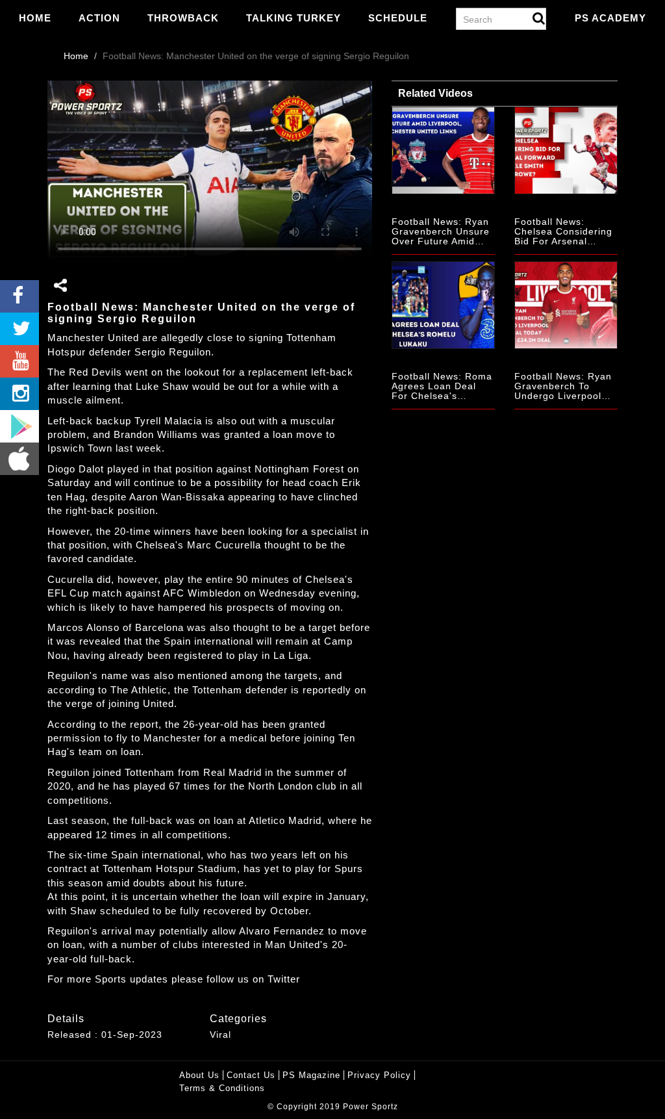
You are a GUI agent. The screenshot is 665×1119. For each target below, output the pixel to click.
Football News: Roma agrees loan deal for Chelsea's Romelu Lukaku (442, 391)
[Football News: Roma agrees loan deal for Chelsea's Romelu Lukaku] (443, 305)
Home (35, 17)
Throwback (183, 17)
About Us (199, 1075)
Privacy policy (379, 1075)
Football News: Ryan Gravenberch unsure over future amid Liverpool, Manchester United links (441, 246)
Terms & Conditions (222, 1088)
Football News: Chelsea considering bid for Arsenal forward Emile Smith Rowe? (563, 241)
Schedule (397, 17)
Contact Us (251, 1075)
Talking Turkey (293, 17)
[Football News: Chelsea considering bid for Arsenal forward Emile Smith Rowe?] (566, 150)
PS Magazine (311, 1075)
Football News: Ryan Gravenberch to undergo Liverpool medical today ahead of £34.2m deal (564, 396)
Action (99, 17)
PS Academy (610, 17)
